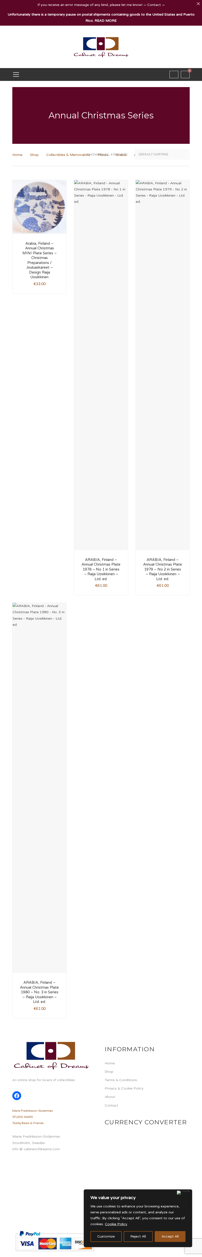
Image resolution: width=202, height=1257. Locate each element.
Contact (111, 1105)
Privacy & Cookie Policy (124, 1088)
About (110, 1097)
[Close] (183, 1193)
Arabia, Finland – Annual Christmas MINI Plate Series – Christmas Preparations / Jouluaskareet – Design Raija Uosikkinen (39, 260)
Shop (34, 155)
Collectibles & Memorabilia (68, 155)
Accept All (170, 1236)
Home (17, 155)
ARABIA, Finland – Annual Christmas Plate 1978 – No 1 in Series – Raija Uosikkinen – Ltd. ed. (101, 569)
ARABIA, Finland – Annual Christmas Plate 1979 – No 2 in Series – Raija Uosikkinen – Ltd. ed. (162, 569)
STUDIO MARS (22, 1117)
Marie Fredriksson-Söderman (32, 1110)
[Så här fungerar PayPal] (55, 1241)
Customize (106, 1236)
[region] (138, 1218)
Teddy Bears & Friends (28, 1123)
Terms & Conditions (121, 1080)
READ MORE (106, 20)
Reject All (138, 1236)
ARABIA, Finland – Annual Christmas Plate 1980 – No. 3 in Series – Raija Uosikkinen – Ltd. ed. (39, 992)
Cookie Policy (116, 1224)
